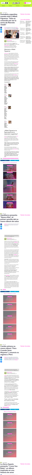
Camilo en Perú (7, 407)
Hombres (10, 5)
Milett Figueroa (6, 45)
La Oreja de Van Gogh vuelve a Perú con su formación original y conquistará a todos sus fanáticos (9, 317)
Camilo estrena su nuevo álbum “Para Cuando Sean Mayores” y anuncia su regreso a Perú (10, 299)
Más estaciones (21, 0)
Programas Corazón (26, 5)
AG (17, 158)
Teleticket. (16, 359)
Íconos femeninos (4, 12)
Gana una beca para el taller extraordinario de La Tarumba (9, 328)
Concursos (17, 5)
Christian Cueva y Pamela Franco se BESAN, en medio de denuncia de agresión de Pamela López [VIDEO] (28, 29)
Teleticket (9, 405)
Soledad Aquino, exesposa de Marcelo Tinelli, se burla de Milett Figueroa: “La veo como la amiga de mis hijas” (5, 89)
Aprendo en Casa (11, 0)
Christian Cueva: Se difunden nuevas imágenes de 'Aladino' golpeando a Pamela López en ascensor (28, 37)
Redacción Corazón (9, 40)
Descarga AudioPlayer (16, 0)
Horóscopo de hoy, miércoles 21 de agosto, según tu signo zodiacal (29, 33)
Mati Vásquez (8, 158)
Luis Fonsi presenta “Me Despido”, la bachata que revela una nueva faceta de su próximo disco (10, 417)
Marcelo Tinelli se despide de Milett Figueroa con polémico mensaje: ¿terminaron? (6, 125)
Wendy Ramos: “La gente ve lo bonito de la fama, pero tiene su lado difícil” (10, 197)
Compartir (5, 160)
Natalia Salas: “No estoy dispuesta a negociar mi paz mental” (10, 205)
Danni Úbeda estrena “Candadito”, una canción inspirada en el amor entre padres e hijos (10, 307)
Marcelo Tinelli (12, 158)
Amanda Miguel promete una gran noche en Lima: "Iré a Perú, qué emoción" (9, 336)
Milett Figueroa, (15, 74)
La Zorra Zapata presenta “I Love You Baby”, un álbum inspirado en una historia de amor (9, 168)
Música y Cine (4, 213)
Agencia (16, 158)
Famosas (3, 5)
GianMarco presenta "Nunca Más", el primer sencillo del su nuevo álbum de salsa (10, 425)
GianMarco (4, 289)
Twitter (15, 160)
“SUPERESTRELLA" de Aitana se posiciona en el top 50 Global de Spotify (9, 187)
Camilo (5, 357)
